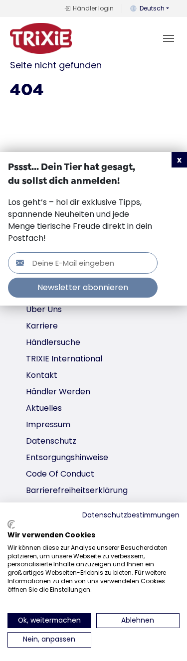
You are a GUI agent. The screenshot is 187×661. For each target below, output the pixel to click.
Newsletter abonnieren (82, 287)
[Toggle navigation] (168, 38)
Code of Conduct (60, 474)
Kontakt (41, 375)
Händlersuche (53, 342)
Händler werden (58, 391)
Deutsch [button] (152, 8)
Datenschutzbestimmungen (131, 515)
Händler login (93, 8)
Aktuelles (44, 408)
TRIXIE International (64, 358)
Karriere (42, 325)
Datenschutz (51, 441)
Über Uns (44, 309)
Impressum (48, 424)
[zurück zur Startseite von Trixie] (41, 38)
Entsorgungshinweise (67, 457)
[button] (179, 159)
